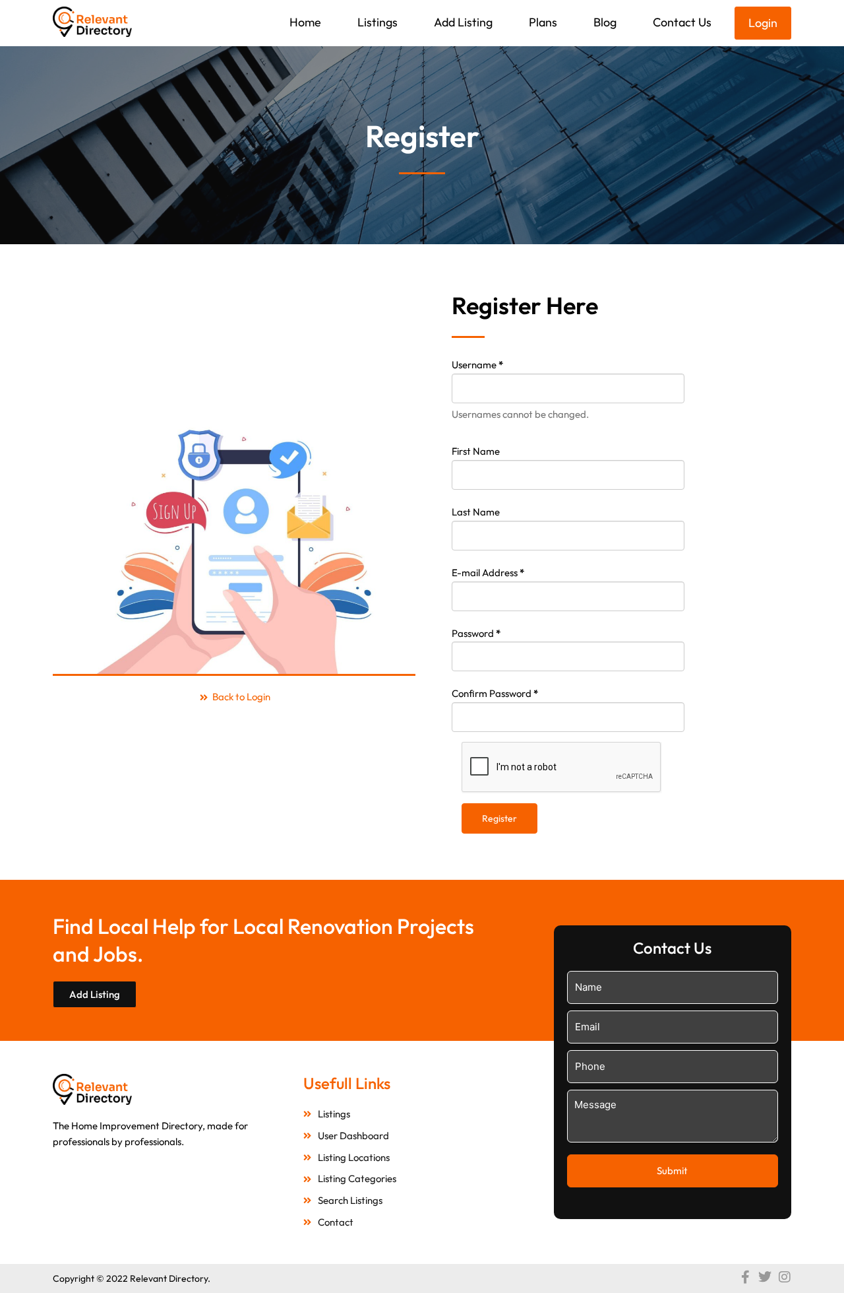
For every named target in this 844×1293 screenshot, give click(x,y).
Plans (543, 22)
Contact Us (682, 22)
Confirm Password (495, 693)
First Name (476, 451)
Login (762, 22)
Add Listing (463, 22)
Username (477, 364)
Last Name (476, 512)
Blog (605, 22)
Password (476, 633)
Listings (377, 22)
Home (305, 22)
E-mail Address (488, 572)
